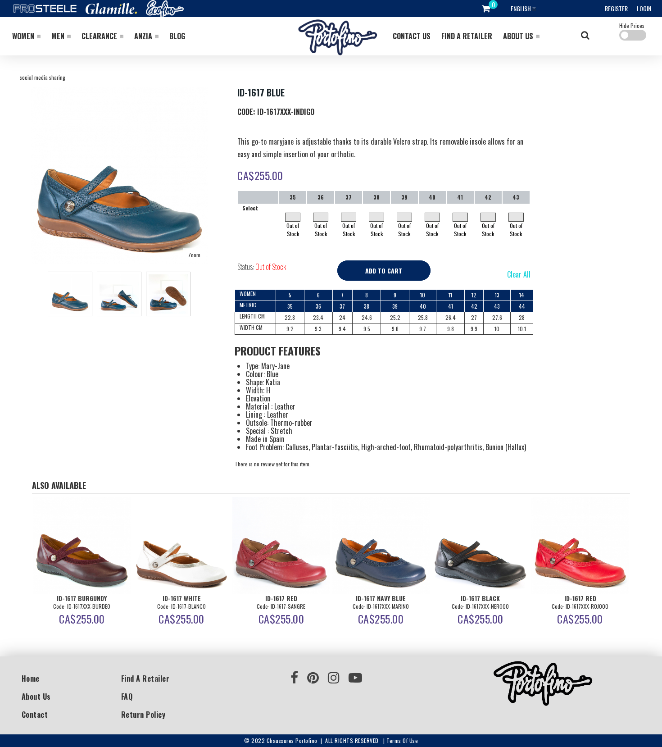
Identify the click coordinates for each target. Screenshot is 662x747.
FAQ (127, 696)
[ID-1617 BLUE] (119, 91)
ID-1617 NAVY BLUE (381, 598)
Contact (35, 714)
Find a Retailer (145, 678)
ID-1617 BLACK (480, 598)
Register (616, 8)
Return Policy (143, 714)
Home (31, 678)
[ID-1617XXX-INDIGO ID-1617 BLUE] (70, 294)
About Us (36, 696)
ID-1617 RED (281, 598)
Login (644, 8)
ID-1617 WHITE (182, 598)
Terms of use (402, 740)
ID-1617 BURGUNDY (82, 598)
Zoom (194, 255)
